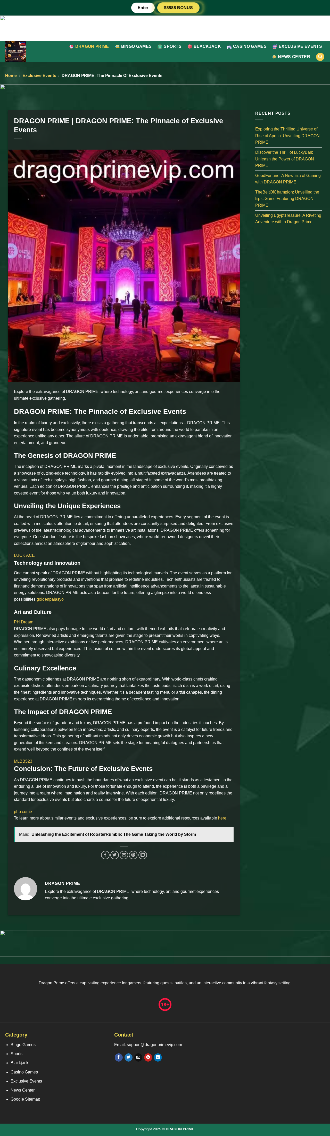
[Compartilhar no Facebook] (105, 855)
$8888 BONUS (178, 7)
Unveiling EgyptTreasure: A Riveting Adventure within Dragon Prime (288, 218)
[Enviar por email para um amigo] (124, 855)
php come (23, 811)
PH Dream (23, 622)
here (222, 818)
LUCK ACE (24, 555)
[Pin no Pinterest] (133, 855)
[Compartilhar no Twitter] (114, 855)
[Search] (320, 57)
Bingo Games (136, 46)
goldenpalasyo (50, 599)
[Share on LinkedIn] (142, 855)
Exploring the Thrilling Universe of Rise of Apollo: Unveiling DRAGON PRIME (287, 135)
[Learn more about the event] (165, 28)
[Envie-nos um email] (138, 1057)
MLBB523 (23, 761)
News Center (294, 57)
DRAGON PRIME (92, 46)
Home (11, 75)
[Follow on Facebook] (119, 1057)
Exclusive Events (300, 46)
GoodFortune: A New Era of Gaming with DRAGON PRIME (288, 178)
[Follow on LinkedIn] (158, 1057)
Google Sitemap (25, 1099)
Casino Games (250, 46)
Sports (173, 46)
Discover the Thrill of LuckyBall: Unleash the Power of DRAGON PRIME (284, 159)
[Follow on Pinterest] (148, 1057)
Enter (143, 7)
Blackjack (207, 46)
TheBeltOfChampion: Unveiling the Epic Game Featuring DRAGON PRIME (287, 198)
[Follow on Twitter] (129, 1057)
